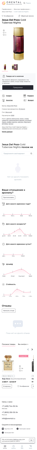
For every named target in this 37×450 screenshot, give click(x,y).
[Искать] (31, 152)
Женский (8, 111)
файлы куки (17, 439)
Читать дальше (7, 130)
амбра (9, 121)
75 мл (32, 374)
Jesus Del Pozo (12, 104)
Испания (22, 107)
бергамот (27, 121)
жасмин (20, 121)
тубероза (5, 119)
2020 (12, 114)
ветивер (5, 122)
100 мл (9, 374)
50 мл (4, 374)
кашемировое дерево (17, 119)
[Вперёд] (32, 348)
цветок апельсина (12, 117)
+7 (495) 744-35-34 (10, 406)
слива (26, 117)
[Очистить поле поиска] (32, 3)
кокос (22, 117)
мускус (11, 122)
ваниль (14, 121)
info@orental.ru (8, 418)
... (13, 374)
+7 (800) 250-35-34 (10, 412)
